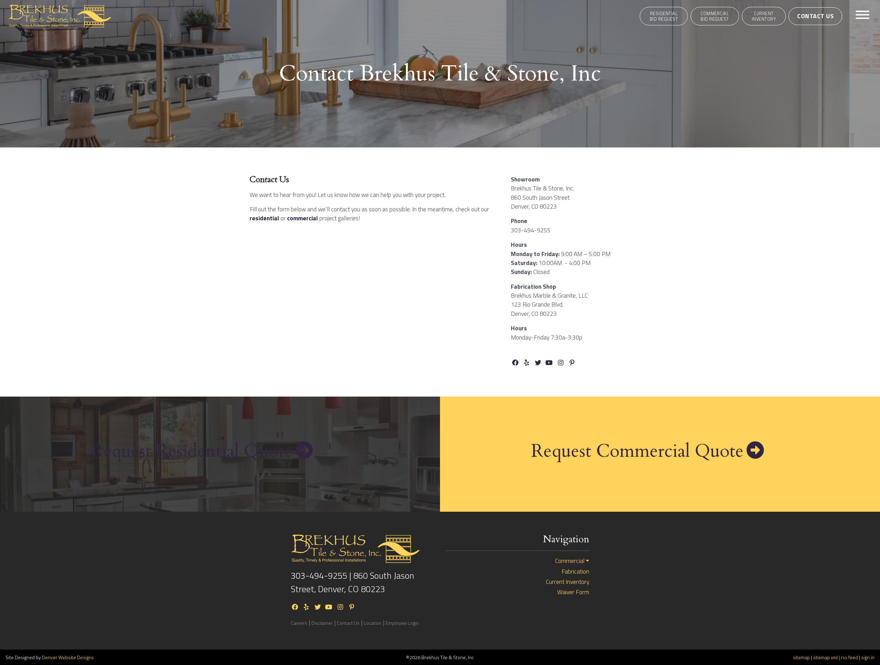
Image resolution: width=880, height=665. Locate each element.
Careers (299, 623)
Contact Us (815, 16)
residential (265, 218)
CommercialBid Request (715, 16)
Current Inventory (764, 16)
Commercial (569, 560)
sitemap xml (825, 657)
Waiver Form (573, 592)
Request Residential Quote (192, 451)
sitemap (801, 657)
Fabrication (575, 571)
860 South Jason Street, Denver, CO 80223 (352, 582)
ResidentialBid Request (664, 16)
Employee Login (402, 623)
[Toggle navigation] (862, 15)
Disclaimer (322, 623)
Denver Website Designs (68, 657)
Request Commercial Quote (637, 451)
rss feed (849, 657)
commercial (303, 218)
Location (373, 623)
